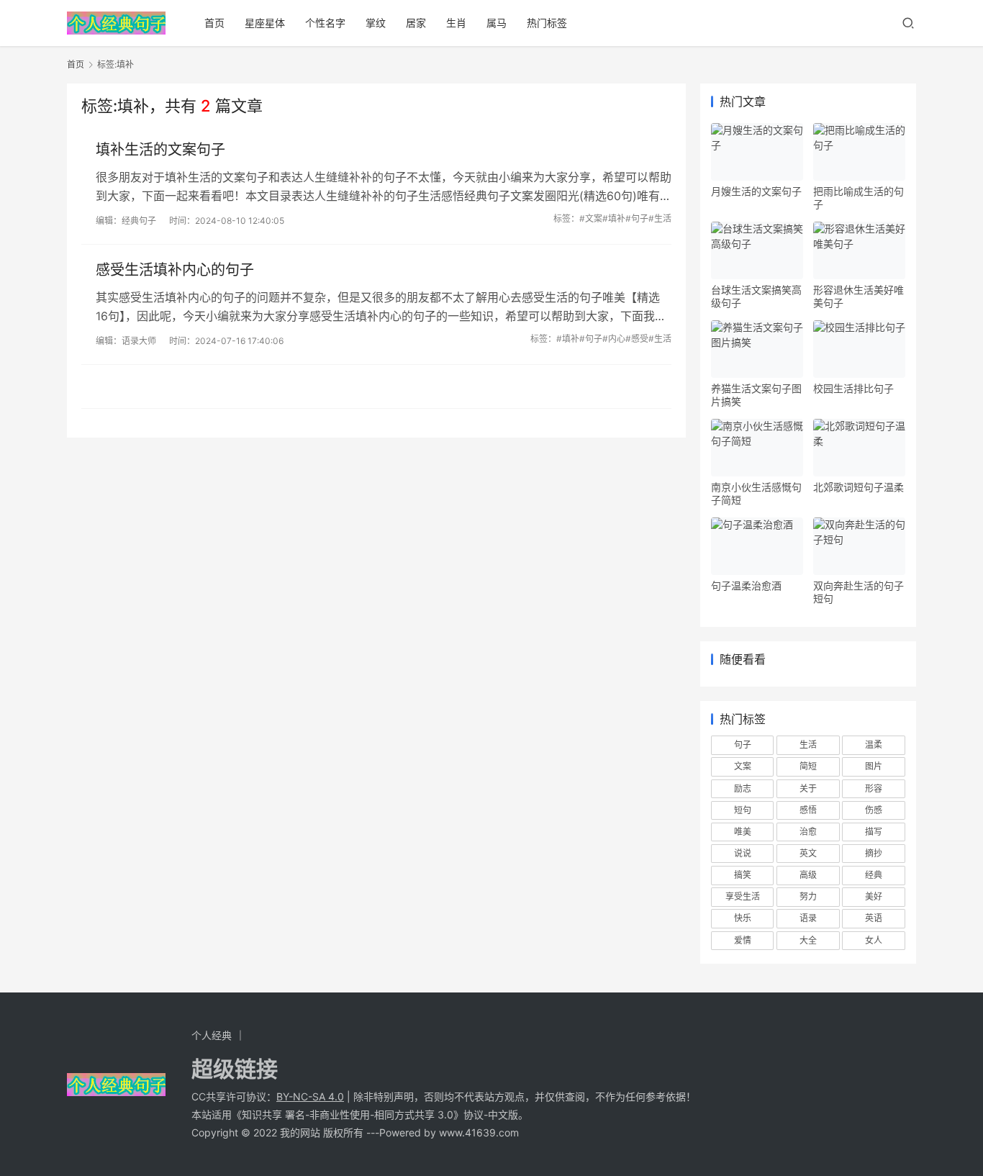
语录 (808, 918)
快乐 (742, 918)
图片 (873, 766)
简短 (808, 766)
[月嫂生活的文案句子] (757, 152)
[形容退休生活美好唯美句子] (859, 250)
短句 (742, 810)
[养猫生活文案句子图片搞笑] (757, 349)
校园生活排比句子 (853, 388)
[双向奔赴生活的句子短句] (859, 546)
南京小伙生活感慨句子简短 (756, 493)
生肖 (456, 23)
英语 (873, 918)
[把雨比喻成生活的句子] (859, 152)
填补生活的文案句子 (160, 149)
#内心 (613, 338)
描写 (873, 831)
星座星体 (265, 23)
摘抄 (873, 853)
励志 (742, 788)
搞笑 (742, 874)
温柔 (873, 744)
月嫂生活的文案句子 (756, 191)
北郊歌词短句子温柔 (858, 487)
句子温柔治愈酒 (746, 585)
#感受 (636, 338)
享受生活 (742, 896)
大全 (808, 940)
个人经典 (211, 1035)
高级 (808, 874)
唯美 (742, 831)
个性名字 (325, 23)
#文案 (590, 218)
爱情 (742, 940)
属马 (496, 23)
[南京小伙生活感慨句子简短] (757, 447)
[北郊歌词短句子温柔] (859, 447)
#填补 (613, 218)
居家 (416, 23)
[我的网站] (116, 18)
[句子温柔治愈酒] (757, 546)
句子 (742, 744)
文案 (742, 766)
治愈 (808, 831)
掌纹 (376, 23)
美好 (873, 896)
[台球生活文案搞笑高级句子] (757, 250)
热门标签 (547, 23)
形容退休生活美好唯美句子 (858, 296)
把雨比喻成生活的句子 (858, 197)
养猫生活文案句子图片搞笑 (756, 394)
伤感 (873, 810)
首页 (214, 23)
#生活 (659, 218)
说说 (742, 853)
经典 (873, 874)
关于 (808, 788)
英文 (808, 853)
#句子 (636, 218)
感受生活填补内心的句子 (175, 270)
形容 (873, 788)
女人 (873, 940)
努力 (808, 896)
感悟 (808, 810)
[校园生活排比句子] (859, 349)
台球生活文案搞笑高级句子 (756, 296)
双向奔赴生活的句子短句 (858, 592)
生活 (808, 744)
